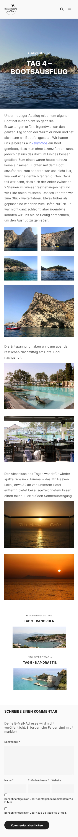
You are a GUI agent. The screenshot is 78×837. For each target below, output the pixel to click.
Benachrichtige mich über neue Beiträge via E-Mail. (35, 812)
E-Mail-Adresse (38, 780)
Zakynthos (39, 143)
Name (8, 780)
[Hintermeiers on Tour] (10, 9)
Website (56, 780)
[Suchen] (62, 9)
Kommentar (12, 741)
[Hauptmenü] (70, 9)
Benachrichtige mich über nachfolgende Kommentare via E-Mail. (38, 800)
